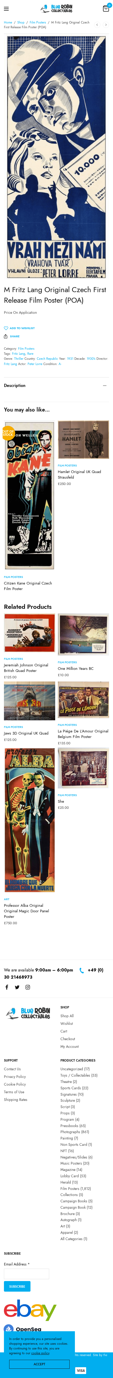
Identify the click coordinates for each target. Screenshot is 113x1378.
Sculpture (67, 1100)
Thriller (18, 358)
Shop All (67, 1016)
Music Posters (71, 1163)
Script (65, 1106)
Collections (69, 1194)
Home (8, 22)
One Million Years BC (76, 668)
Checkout (67, 1038)
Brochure (67, 1213)
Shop (20, 22)
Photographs (70, 1131)
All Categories (71, 1238)
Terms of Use (14, 1092)
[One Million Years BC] (83, 634)
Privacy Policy (15, 1076)
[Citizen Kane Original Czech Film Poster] (29, 495)
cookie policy (40, 1353)
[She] (83, 768)
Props (65, 1113)
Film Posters (38, 22)
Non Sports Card (73, 1144)
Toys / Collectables (75, 1075)
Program (67, 1119)
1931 (70, 358)
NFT (63, 1150)
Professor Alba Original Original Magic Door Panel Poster (26, 911)
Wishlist (66, 1023)
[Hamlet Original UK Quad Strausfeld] (83, 440)
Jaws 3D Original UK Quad (26, 733)
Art (6, 899)
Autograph (68, 1220)
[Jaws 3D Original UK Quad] (29, 701)
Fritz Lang (18, 353)
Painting (66, 1138)
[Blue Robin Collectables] (56, 8)
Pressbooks (69, 1125)
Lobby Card (69, 1176)
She (61, 801)
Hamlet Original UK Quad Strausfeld (79, 474)
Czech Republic (47, 358)
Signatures (68, 1094)
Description (14, 385)
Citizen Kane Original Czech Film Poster (28, 586)
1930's (91, 358)
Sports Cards (70, 1088)
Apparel (66, 1232)
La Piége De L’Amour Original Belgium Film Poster (83, 734)
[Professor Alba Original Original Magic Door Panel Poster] (29, 820)
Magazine (67, 1169)
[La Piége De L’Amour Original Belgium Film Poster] (83, 699)
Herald (65, 1182)
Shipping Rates (15, 1099)
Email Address (17, 1264)
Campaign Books (73, 1201)
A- (60, 364)
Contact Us (12, 1069)
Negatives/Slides (73, 1157)
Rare (30, 353)
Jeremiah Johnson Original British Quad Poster (26, 668)
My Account (69, 1046)
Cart (63, 1031)
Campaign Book (73, 1207)
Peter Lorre (35, 364)
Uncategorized (71, 1069)
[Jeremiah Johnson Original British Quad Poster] (29, 632)
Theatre (66, 1081)
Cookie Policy (15, 1084)
